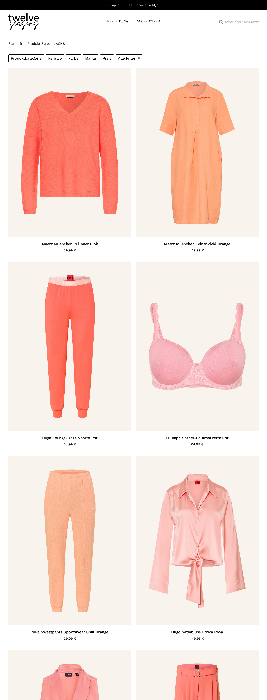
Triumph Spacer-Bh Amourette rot (197, 438)
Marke (90, 58)
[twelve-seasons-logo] (23, 15)
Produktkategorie (26, 58)
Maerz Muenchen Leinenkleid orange (197, 244)
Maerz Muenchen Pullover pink (70, 244)
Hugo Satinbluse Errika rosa (197, 632)
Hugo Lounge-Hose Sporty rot (70, 438)
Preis (107, 58)
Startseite (16, 44)
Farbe (73, 58)
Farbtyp (55, 58)
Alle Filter (126, 58)
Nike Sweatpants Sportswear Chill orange (69, 632)
